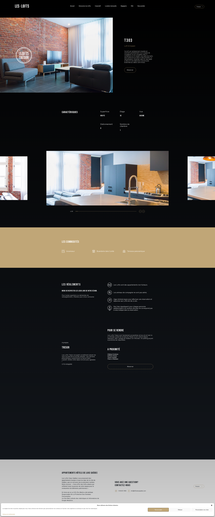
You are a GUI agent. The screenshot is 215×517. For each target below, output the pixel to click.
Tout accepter (158, 509)
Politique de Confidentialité (9, 514)
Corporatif (98, 6)
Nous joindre (141, 6)
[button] (211, 505)
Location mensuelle (110, 6)
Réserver (130, 70)
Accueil (72, 6)
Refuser (180, 509)
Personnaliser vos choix (202, 509)
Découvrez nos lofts (85, 6)
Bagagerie (124, 6)
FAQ (132, 6)
